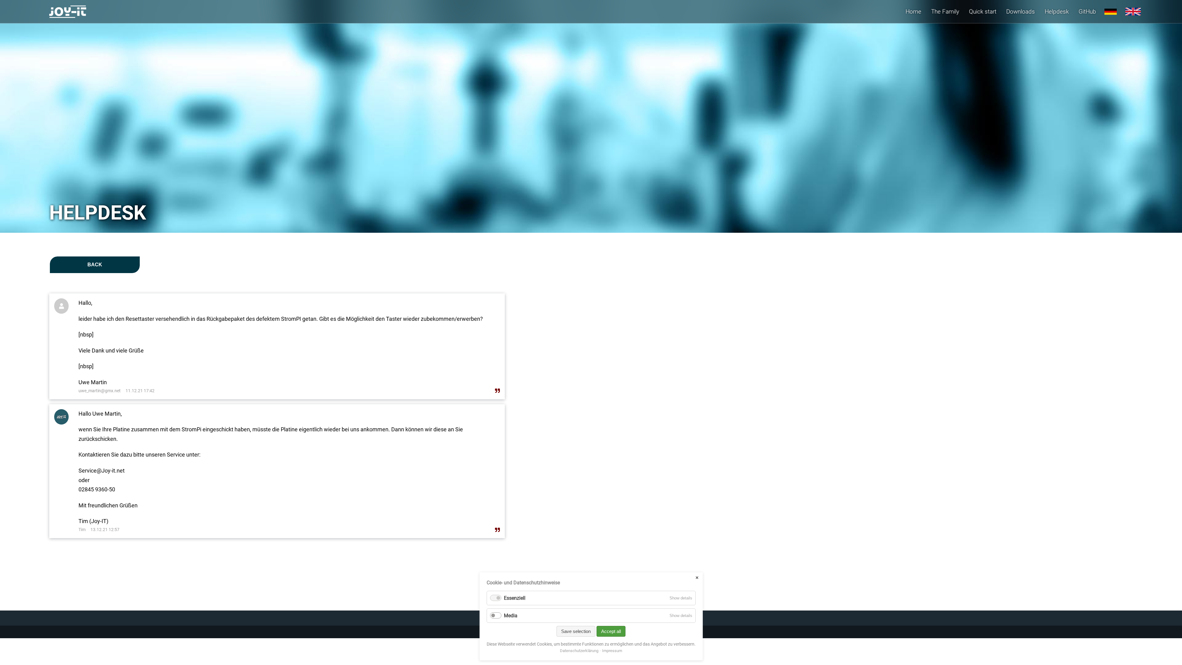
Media (510, 616)
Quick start (982, 11)
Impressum (612, 650)
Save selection (576, 631)
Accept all (611, 631)
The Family (945, 11)
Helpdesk (1057, 11)
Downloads (1020, 11)
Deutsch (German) (1110, 12)
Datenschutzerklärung (579, 650)
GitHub (1087, 11)
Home (913, 11)
